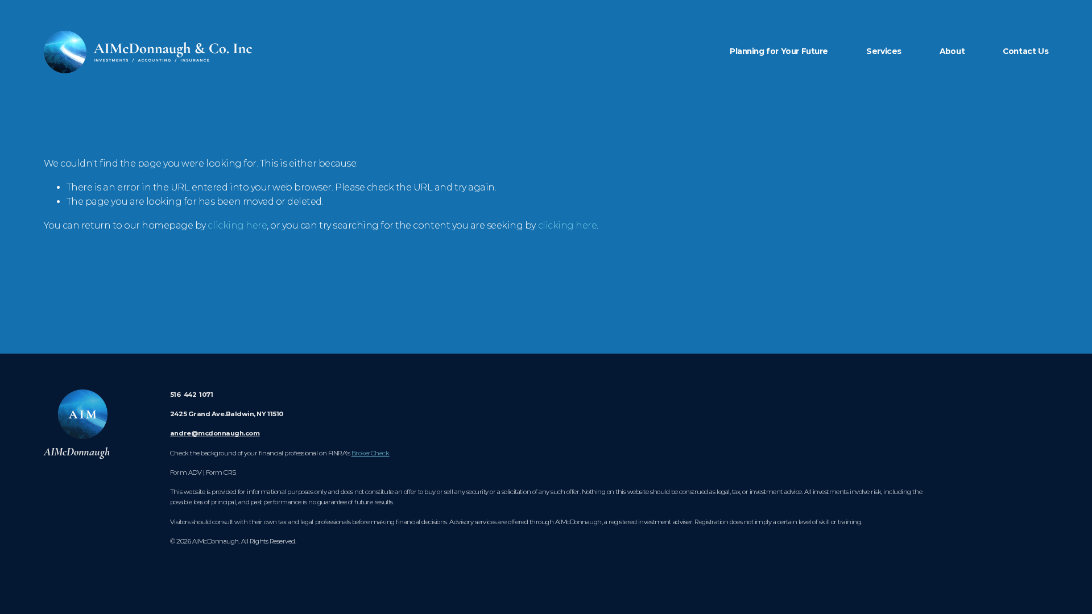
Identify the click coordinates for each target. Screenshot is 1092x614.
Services (883, 51)
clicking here (237, 225)
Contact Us (1025, 51)
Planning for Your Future (779, 51)
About (952, 51)
